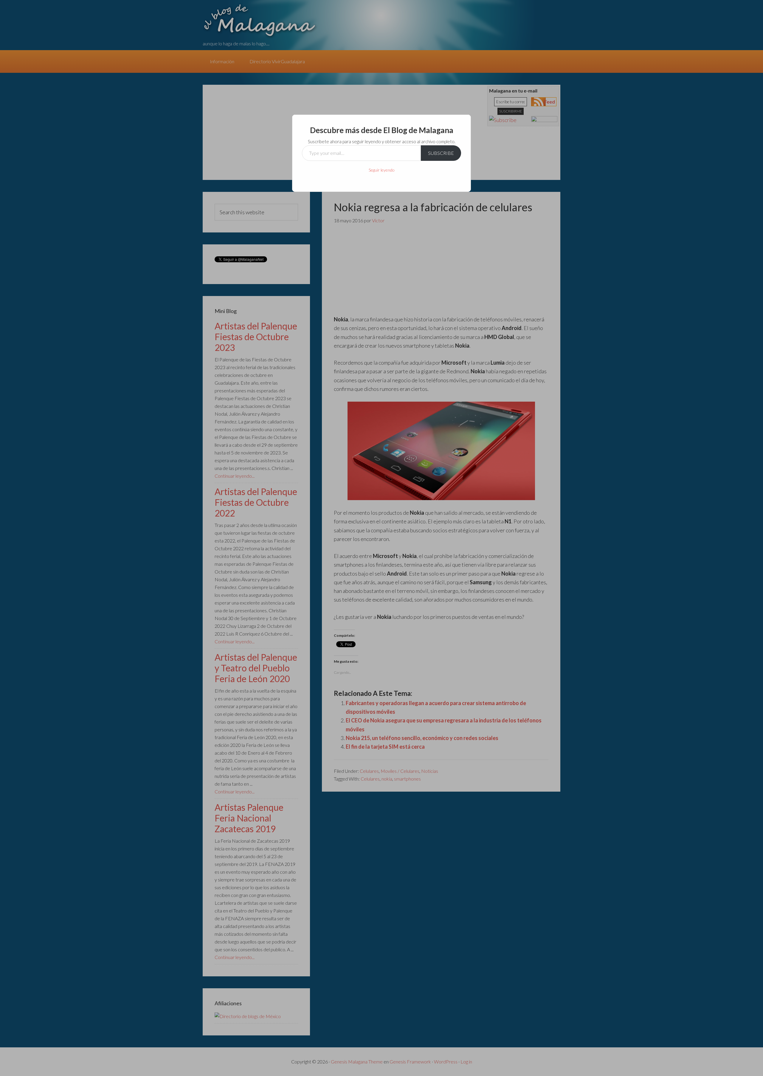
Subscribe (441, 153)
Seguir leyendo (382, 169)
